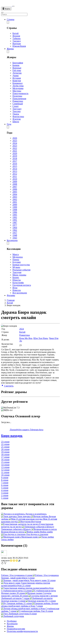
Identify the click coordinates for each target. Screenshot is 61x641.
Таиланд (16, 41)
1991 (14, 220)
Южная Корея (19, 46)
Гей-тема (16, 70)
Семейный (17, 103)
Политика (17, 96)
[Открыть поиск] (13, 6)
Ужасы (15, 114)
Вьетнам (16, 43)
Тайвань (16, 38)
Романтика (17, 101)
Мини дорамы (19, 275)
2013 (14, 171)
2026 (14, 138)
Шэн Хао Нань (40, 338)
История (16, 78)
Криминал (17, 83)
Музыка (16, 267)
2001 (14, 202)
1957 (14, 232)
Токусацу (17, 109)
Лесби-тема (18, 86)
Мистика (16, 91)
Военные (16, 68)
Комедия (16, 80)
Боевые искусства (21, 264)
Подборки (12, 621)
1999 (14, 207)
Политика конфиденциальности (22, 631)
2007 (14, 186)
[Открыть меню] (2, 12)
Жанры (10, 48)
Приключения (19, 98)
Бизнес (15, 277)
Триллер (16, 111)
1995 (14, 215)
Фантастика (18, 116)
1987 (14, 222)
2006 (14, 189)
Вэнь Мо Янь (25, 338)
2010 (14, 179)
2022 (14, 148)
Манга (15, 254)
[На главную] (6, 5)
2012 (14, 174)
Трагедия (16, 272)
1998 (14, 209)
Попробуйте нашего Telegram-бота (26, 429)
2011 (14, 176)
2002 (14, 199)
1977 (14, 225)
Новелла (16, 290)
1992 (14, 217)
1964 (14, 227)
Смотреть (8, 386)
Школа (15, 121)
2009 (14, 181)
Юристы (16, 280)
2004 (14, 194)
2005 (14, 192)
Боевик (15, 65)
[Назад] (8, 22)
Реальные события (21, 270)
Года (9, 124)
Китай (15, 33)
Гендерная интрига (21, 285)
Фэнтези (16, 119)
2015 (14, 166)
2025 (14, 140)
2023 (14, 146)
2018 (14, 158)
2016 (14, 163)
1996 (14, 212)
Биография (17, 63)
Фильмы (11, 295)
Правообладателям (16, 629)
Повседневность (20, 93)
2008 (14, 184)
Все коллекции (19, 293)
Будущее (16, 262)
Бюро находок (12, 436)
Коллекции (12, 240)
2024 (14, 143)
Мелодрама (17, 88)
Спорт (15, 106)
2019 (14, 156)
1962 (14, 230)
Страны (10, 19)
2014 (14, 169)
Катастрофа (18, 282)
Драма (15, 75)
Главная (10, 300)
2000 (14, 204)
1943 (14, 238)
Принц (15, 259)
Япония (16, 36)
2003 (14, 197)
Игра (14, 287)
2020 (14, 153)
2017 (14, 161)
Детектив (17, 73)
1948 (14, 235)
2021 (14, 151)
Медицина (17, 257)
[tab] (30, 436)
